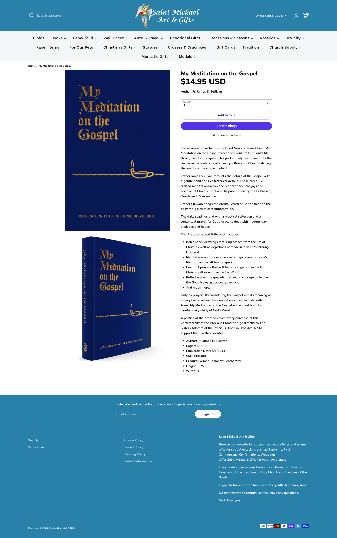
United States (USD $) (270, 16)
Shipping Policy (134, 454)
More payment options (226, 135)
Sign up (208, 414)
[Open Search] (31, 15)
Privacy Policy (133, 440)
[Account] (296, 15)
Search (33, 440)
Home (31, 65)
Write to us (36, 447)
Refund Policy (133, 447)
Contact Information (137, 461)
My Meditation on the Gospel (55, 65)
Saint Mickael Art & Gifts (61, 528)
